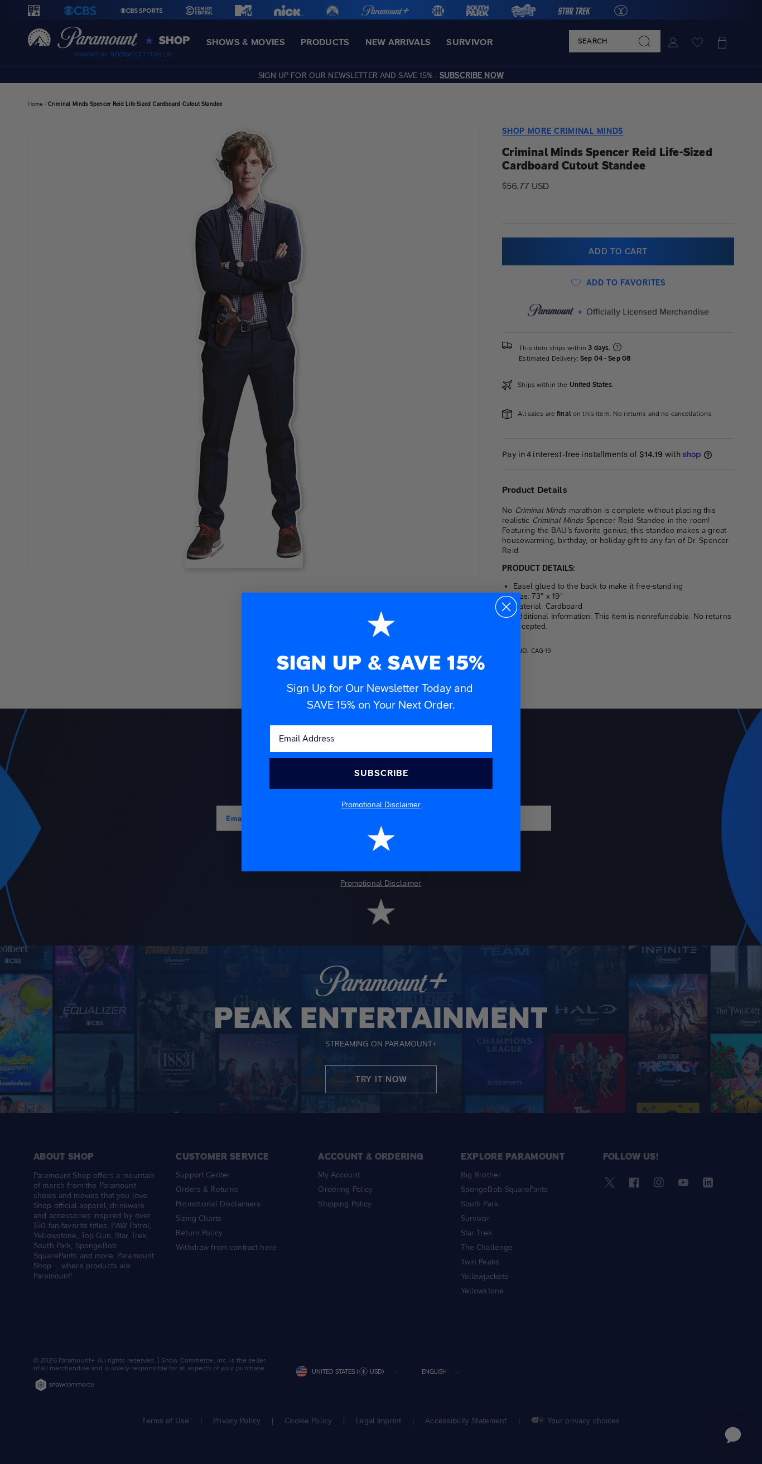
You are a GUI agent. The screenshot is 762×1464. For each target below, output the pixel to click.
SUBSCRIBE (381, 773)
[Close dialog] (506, 607)
